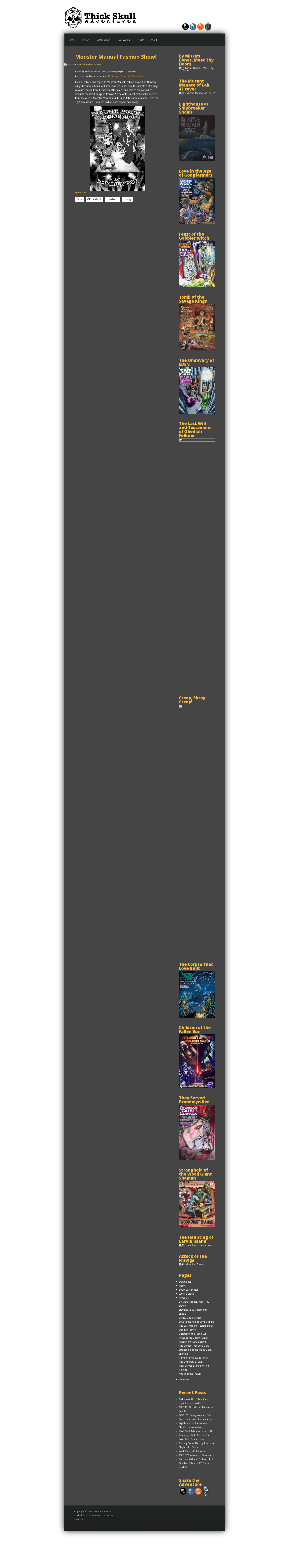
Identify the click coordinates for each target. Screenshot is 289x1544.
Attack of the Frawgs (190, 1373)
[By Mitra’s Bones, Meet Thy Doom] (197, 70)
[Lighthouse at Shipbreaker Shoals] (197, 160)
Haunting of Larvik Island (192, 1341)
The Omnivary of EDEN (191, 1361)
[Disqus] (117, 253)
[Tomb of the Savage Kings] (197, 349)
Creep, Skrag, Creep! (190, 1317)
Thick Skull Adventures (89, 1515)
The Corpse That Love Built (194, 1345)
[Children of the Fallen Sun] (197, 1087)
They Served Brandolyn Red (194, 1365)
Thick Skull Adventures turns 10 (196, 1431)
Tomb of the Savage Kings (193, 1357)
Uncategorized (116, 71)
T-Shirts (140, 40)
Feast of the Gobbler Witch (193, 1337)
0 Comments (130, 71)
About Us (156, 40)
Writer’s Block (104, 40)
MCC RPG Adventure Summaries (196, 1455)
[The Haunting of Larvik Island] (196, 1245)
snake (87, 71)
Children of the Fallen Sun (193, 1333)
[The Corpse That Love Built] (197, 1016)
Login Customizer (188, 1289)
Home (71, 40)
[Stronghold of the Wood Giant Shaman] (197, 1226)
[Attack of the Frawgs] (191, 1264)
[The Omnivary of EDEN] (197, 412)
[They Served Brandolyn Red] (197, 1159)
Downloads (124, 40)
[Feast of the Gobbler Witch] (197, 286)
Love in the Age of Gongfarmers (196, 1321)
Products (85, 40)
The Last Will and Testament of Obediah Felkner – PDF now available (196, 1463)
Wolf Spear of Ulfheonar (192, 1451)
